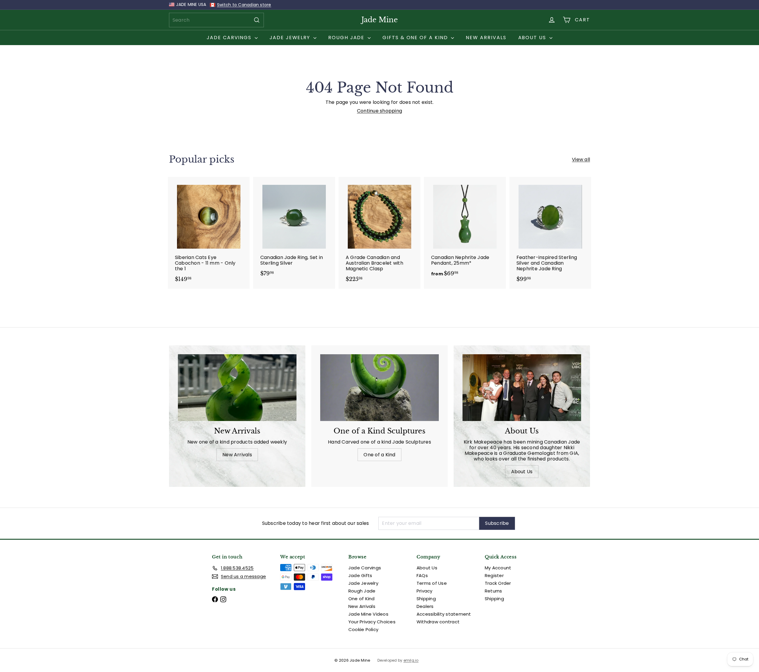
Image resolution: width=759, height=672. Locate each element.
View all (581, 159)
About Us (533, 37)
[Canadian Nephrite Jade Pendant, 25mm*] (465, 230)
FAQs (422, 575)
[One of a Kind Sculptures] (379, 387)
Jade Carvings (230, 37)
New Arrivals (486, 37)
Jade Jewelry (291, 37)
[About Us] (522, 387)
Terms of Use (432, 583)
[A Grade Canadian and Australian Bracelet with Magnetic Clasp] (379, 232)
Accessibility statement (444, 614)
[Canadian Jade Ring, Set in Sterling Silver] (294, 230)
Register (494, 575)
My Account (498, 568)
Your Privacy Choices (372, 622)
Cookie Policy (363, 629)
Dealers (425, 606)
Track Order (498, 583)
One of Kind (361, 598)
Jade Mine (379, 19)
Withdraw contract (438, 622)
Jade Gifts (360, 575)
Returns (493, 591)
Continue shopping (379, 110)
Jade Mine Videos (368, 614)
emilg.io (411, 660)
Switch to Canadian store (244, 5)
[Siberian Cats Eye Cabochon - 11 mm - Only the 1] (208, 232)
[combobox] (216, 20)
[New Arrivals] (237, 387)
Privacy (425, 591)
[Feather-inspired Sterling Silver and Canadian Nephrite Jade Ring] (550, 232)
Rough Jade (347, 37)
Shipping (426, 598)
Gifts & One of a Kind (415, 37)
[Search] (257, 20)
